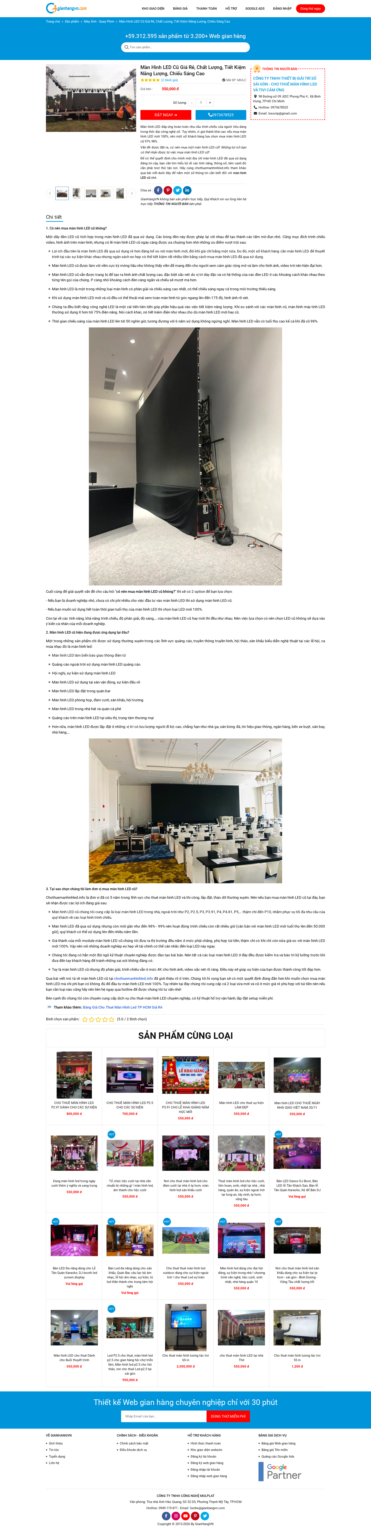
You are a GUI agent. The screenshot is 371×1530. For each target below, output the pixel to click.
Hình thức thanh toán (206, 1443)
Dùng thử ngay (310, 9)
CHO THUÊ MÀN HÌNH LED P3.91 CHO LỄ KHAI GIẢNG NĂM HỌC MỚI (185, 1107)
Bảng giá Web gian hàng (278, 1443)
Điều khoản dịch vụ (133, 1450)
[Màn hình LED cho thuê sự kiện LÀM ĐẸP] (241, 1075)
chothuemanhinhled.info (212, 168)
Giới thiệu (56, 1443)
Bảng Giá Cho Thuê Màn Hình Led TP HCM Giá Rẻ (122, 1007)
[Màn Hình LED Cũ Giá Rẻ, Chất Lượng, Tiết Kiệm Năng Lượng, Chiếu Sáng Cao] (185, 456)
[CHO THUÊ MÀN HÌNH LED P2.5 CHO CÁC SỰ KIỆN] (130, 1075)
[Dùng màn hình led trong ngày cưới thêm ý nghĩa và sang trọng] (74, 1153)
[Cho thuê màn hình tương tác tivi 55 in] (297, 1327)
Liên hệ (54, 1463)
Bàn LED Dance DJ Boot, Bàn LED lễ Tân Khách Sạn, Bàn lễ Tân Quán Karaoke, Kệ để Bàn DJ (297, 1185)
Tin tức (54, 1450)
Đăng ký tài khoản (203, 1456)
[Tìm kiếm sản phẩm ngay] (126, 47)
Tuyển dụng (57, 1456)
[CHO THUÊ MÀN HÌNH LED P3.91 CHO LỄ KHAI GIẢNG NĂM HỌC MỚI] (185, 1075)
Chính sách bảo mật (134, 1443)
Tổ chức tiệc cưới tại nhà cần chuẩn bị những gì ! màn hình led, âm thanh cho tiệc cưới (130, 1185)
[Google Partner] (291, 1471)
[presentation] (50, 193)
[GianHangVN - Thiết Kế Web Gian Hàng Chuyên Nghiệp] (67, 8)
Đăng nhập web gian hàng (209, 1476)
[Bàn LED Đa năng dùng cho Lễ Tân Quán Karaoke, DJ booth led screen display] (74, 1240)
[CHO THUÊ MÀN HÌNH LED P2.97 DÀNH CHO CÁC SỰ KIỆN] (74, 1075)
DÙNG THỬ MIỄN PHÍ (228, 1416)
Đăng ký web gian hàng (207, 1463)
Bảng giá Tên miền (275, 1450)
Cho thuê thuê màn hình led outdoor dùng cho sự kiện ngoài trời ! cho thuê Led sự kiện (185, 1272)
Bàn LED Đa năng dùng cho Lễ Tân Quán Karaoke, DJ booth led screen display (74, 1272)
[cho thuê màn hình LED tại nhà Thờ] (241, 1327)
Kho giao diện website (206, 1450)
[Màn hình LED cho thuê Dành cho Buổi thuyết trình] (74, 1327)
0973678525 (223, 115)
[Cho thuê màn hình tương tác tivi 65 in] (185, 1327)
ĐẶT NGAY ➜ (166, 115)
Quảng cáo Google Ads (278, 1456)
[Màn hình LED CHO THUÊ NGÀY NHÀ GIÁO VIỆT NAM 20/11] (297, 1075)
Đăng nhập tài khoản (205, 1470)
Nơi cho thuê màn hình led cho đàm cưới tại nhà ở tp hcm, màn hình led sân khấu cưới (185, 1185)
